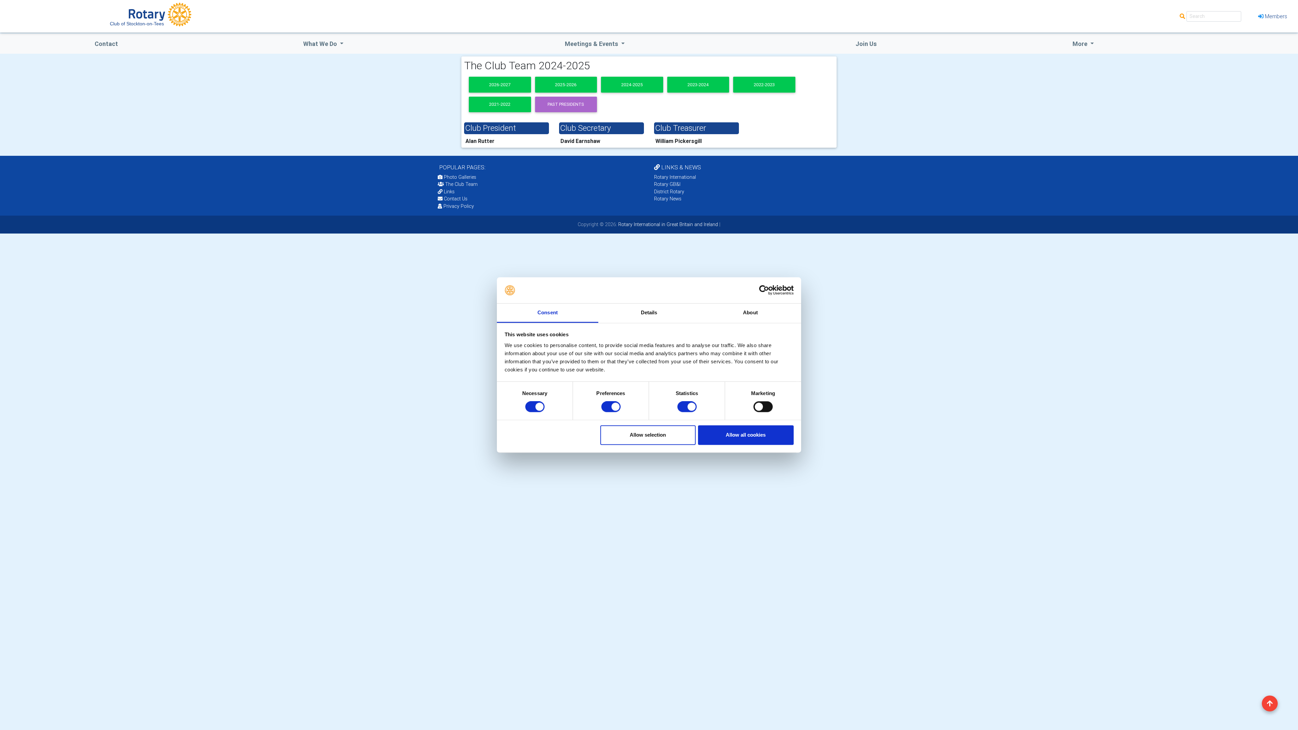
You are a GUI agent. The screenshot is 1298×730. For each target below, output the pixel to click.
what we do (320, 44)
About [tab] (750, 312)
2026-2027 (499, 85)
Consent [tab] (547, 312)
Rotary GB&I (667, 184)
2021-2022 (499, 104)
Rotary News (667, 199)
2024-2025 (632, 85)
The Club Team (461, 184)
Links (449, 192)
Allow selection (648, 435)
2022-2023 (764, 85)
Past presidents (566, 104)
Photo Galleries (459, 177)
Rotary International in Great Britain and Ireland (667, 224)
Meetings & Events (592, 44)
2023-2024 (698, 85)
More (1081, 44)
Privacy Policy (458, 206)
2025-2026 (566, 85)
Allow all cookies (746, 435)
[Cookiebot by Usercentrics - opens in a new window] (764, 290)
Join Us (866, 44)
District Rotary (669, 192)
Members (1276, 16)
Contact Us (454, 199)
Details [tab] (649, 312)
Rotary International (675, 177)
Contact (106, 44)
